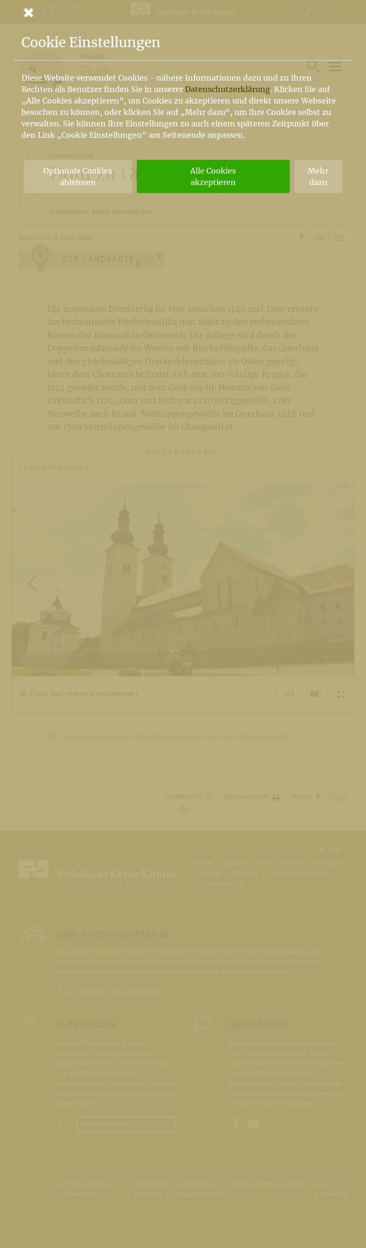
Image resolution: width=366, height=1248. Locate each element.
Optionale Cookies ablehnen (77, 176)
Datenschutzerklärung (227, 89)
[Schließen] (183, 12)
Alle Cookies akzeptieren (213, 176)
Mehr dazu (318, 176)
